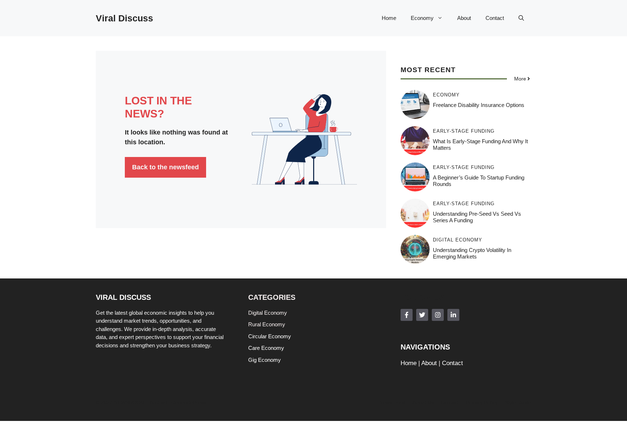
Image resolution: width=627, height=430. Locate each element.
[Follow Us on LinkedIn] (453, 315)
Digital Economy (457, 239)
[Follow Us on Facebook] (407, 315)
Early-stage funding (464, 131)
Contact (494, 18)
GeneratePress (188, 402)
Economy (422, 18)
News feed (392, 402)
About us (423, 402)
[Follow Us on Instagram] (438, 315)
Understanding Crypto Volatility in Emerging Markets (472, 253)
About (464, 18)
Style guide (518, 402)
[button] (521, 18)
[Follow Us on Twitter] (422, 315)
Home (389, 18)
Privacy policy (481, 402)
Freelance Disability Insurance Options (478, 105)
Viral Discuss (124, 18)
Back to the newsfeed (165, 167)
